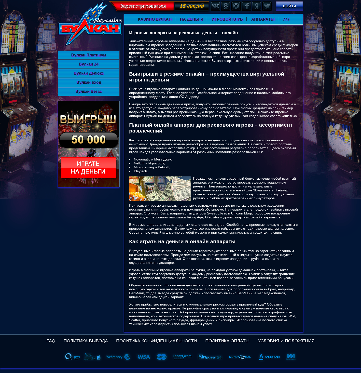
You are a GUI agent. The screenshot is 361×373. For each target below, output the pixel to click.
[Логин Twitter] (267, 6)
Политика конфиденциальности (156, 340)
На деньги (191, 19)
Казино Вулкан (155, 19)
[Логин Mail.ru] (236, 6)
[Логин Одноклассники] (225, 6)
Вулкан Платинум (88, 55)
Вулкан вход (88, 82)
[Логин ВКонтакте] (215, 6)
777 (286, 19)
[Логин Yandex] (256, 6)
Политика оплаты (227, 340)
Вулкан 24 (88, 64)
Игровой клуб (227, 19)
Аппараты (263, 19)
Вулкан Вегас (88, 91)
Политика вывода (86, 340)
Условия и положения (286, 340)
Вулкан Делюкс (89, 73)
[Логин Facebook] (246, 6)
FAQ (50, 340)
